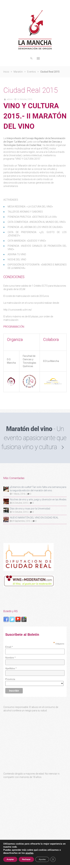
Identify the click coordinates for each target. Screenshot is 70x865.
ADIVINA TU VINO (17, 254)
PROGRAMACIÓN (13, 326)
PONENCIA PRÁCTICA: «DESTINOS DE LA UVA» (32, 216)
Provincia (10, 679)
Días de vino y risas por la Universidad (30, 508)
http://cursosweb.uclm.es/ (17, 309)
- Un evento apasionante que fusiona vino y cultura (33, 438)
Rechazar (26, 859)
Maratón (18, 71)
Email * (9, 646)
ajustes (29, 853)
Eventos (31, 71)
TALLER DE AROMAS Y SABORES (25, 211)
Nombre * (10, 657)
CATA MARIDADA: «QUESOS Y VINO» (27, 240)
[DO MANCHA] (11, 384)
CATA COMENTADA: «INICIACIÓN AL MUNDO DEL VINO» (37, 222)
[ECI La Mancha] (53, 384)
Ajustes (42, 859)
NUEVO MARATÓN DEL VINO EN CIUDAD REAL (34, 517)
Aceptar (10, 859)
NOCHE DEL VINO (17, 259)
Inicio (6, 71)
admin (10, 99)
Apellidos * (10, 668)
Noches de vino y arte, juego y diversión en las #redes (38, 499)
